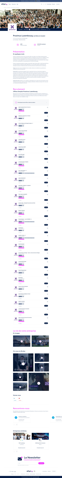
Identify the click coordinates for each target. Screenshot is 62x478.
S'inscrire (53, 4)
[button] (17, 424)
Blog (17, 4)
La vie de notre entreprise (35, 29)
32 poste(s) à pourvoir (21, 447)
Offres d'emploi (27, 29)
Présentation (20, 29)
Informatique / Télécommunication (19, 39)
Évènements (14, 4)
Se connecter (49, 4)
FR (41, 4)
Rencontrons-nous (44, 29)
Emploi (10, 4)
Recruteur (58, 4)
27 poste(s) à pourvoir (40, 447)
